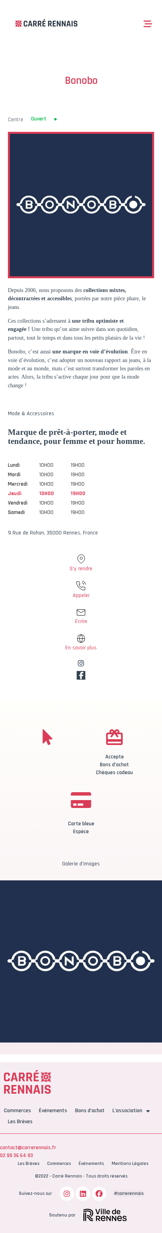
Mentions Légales (130, 1163)
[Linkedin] (83, 1194)
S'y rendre (81, 568)
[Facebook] (99, 1194)
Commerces (17, 1110)
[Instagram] (67, 1194)
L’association (127, 1110)
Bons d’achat (90, 1110)
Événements (53, 1110)
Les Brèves (20, 1121)
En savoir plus (81, 647)
